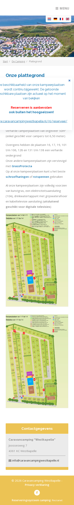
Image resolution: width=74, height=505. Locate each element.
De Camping (18, 61)
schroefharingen (17, 177)
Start (5, 61)
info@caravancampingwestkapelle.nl (35, 460)
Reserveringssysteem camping (31, 500)
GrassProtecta (22, 166)
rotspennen (41, 177)
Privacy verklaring (37, 485)
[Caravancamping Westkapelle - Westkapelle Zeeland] (21, 7)
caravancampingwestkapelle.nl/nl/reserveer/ (35, 121)
